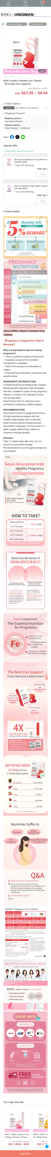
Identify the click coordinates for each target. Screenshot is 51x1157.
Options (9, 108)
